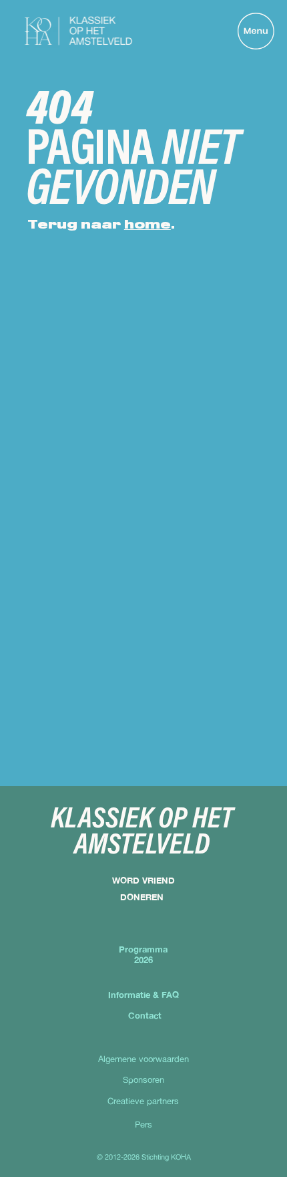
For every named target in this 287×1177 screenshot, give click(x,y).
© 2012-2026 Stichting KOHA (144, 1157)
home (147, 226)
